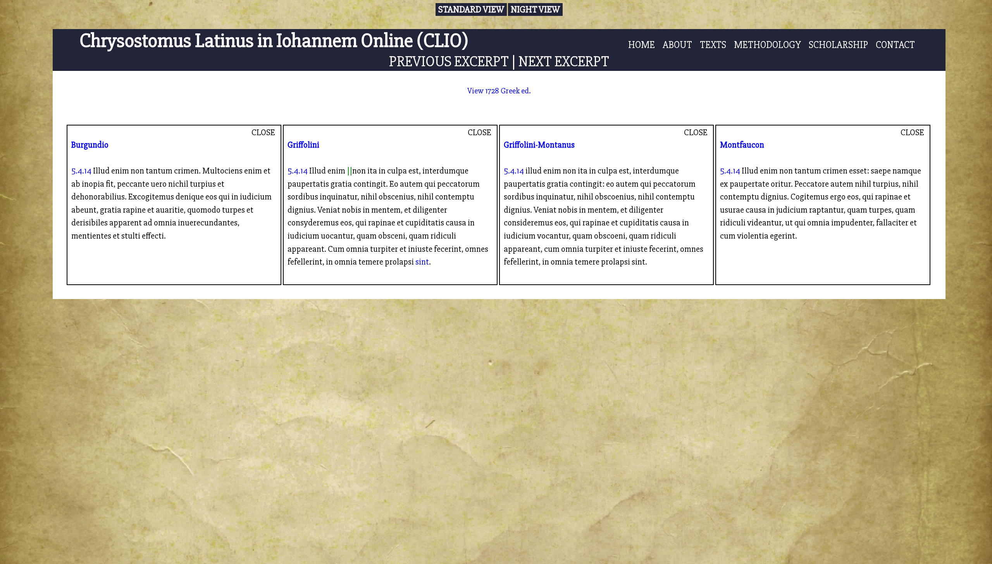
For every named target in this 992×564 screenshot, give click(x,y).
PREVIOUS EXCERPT (449, 61)
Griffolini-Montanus (539, 144)
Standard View (471, 9)
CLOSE (263, 132)
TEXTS (713, 45)
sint (422, 261)
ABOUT (677, 45)
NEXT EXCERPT (563, 61)
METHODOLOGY (767, 45)
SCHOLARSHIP (838, 45)
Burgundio (89, 144)
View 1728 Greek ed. (499, 91)
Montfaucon (742, 144)
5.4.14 (81, 170)
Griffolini (303, 144)
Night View (535, 9)
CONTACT (895, 45)
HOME (641, 45)
